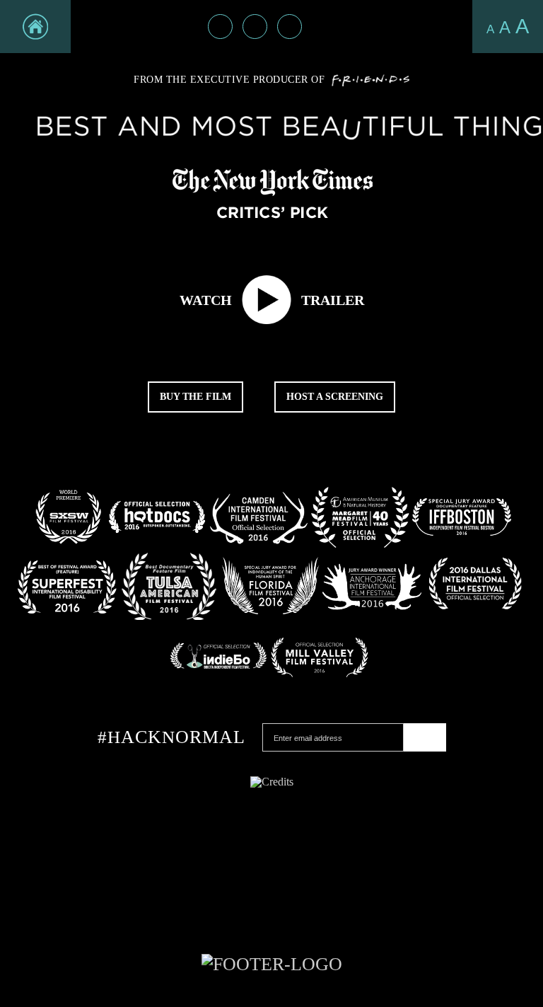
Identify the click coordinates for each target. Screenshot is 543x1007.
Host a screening (334, 396)
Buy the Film (195, 396)
